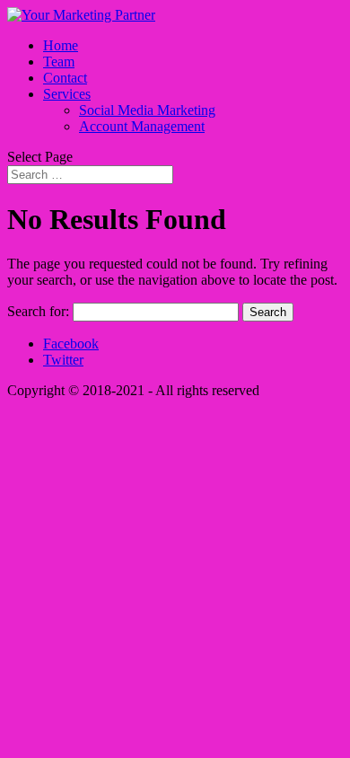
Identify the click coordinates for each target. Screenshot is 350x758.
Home (60, 45)
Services (67, 93)
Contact (65, 77)
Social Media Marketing (147, 110)
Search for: (38, 311)
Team (58, 61)
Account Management (142, 126)
